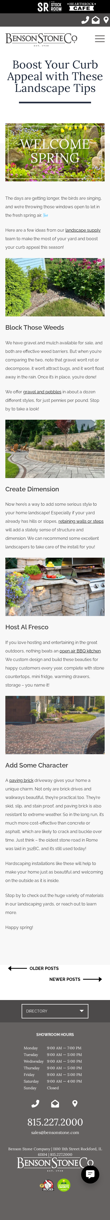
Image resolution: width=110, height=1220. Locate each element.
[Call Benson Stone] (85, 20)
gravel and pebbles (42, 391)
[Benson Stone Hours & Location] (106, 20)
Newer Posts (64, 979)
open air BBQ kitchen (80, 651)
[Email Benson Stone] (96, 20)
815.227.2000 (55, 1122)
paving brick (21, 780)
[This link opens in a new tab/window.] (50, 10)
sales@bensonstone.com (55, 1132)
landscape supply (83, 230)
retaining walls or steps (81, 521)
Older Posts (44, 968)
